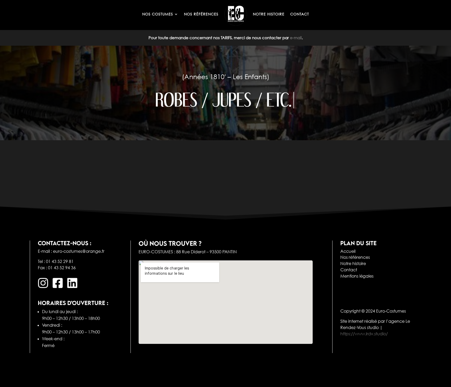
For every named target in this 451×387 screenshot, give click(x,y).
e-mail (296, 37)
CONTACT (299, 14)
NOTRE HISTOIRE (268, 14)
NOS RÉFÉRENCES (201, 14)
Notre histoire (353, 263)
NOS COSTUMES (157, 14)
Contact (348, 269)
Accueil (347, 251)
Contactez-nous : (64, 243)
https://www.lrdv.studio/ (364, 333)
